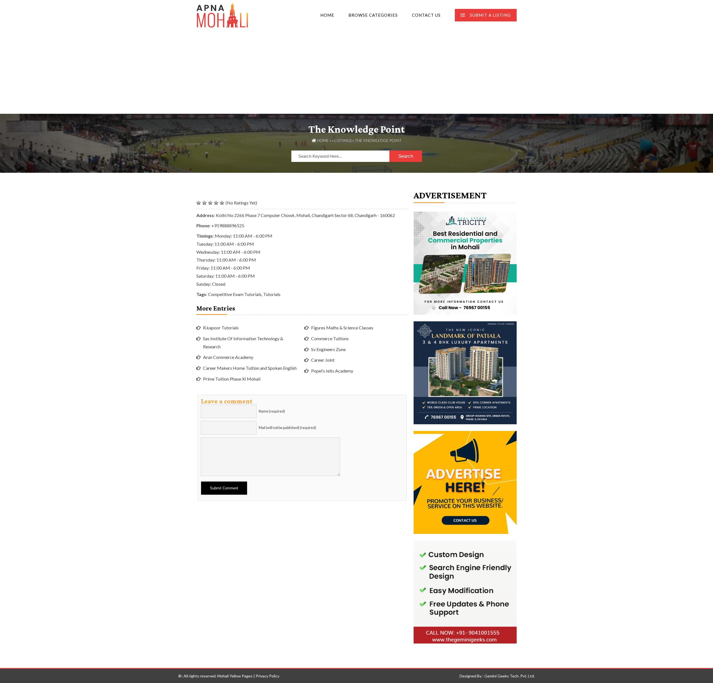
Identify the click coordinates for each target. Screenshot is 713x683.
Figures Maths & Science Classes (342, 327)
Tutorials (271, 294)
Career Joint (322, 360)
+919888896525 (227, 225)
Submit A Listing (490, 15)
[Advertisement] (356, 72)
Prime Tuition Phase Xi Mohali (231, 378)
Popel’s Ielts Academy (332, 370)
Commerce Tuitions (330, 338)
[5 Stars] (222, 203)
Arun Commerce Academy (228, 357)
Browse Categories (373, 15)
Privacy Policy (267, 676)
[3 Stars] (210, 203)
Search (405, 156)
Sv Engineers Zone (328, 349)
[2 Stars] (204, 203)
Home (327, 15)
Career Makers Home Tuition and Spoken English (250, 368)
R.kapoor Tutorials (221, 327)
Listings (342, 140)
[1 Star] (198, 203)
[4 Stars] (216, 203)
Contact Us (426, 15)
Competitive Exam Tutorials (235, 294)
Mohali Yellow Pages (235, 676)
